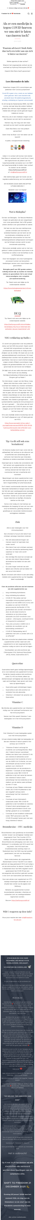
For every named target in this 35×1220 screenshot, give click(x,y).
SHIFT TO (9, 1182)
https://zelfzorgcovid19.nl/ (20, 900)
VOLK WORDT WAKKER (9, 1084)
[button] (28, 13)
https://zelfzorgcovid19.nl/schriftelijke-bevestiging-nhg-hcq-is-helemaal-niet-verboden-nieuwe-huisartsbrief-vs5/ (17, 326)
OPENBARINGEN (25, 1086)
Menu (31, 13)
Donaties (25, 1049)
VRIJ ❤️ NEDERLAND (13, 1086)
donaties (20, 1036)
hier (14, 1064)
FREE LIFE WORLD (23, 1084)
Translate (22, 4)
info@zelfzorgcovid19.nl (18, 172)
